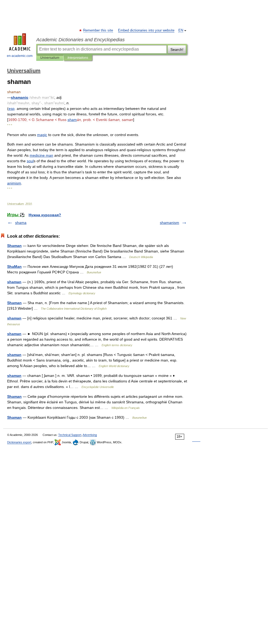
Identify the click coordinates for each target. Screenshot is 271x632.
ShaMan (14, 266)
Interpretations (77, 58)
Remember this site (98, 30)
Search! (176, 49)
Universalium (49, 58)
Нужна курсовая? (45, 215)
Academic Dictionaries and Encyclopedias (80, 39)
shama (20, 222)
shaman (14, 282)
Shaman (14, 245)
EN (180, 30)
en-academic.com (20, 56)
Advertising (90, 434)
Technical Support (69, 434)
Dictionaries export (19, 442)
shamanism (169, 222)
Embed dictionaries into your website (146, 30)
